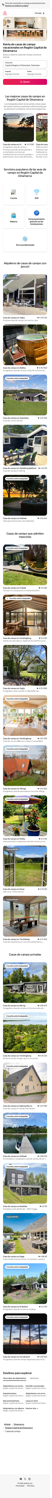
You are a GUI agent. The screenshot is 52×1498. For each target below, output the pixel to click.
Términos (30, 1486)
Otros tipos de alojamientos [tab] (14, 1378)
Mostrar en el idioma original (16, 6)
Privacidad (20, 1486)
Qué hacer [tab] (34, 1378)
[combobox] (25, 65)
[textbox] (14, 74)
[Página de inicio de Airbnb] (5, 13)
